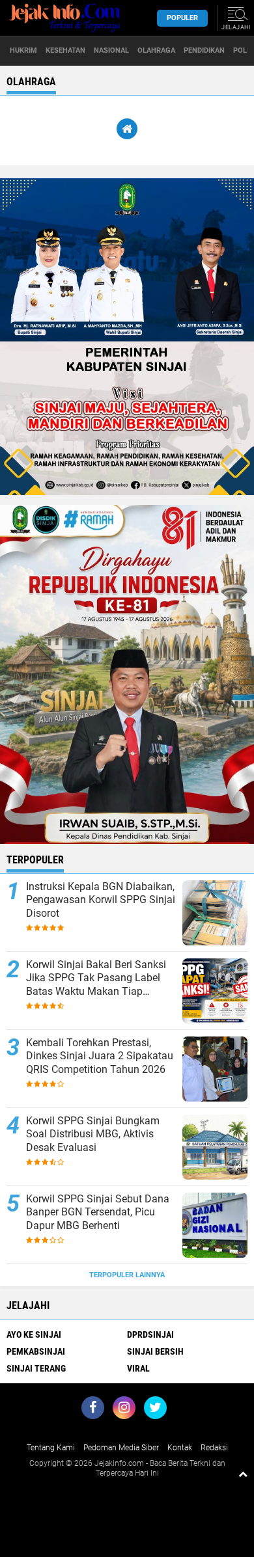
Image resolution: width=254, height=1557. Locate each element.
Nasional (111, 50)
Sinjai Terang (36, 1368)
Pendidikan (204, 50)
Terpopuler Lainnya (127, 1275)
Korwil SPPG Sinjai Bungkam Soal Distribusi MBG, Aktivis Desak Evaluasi (93, 1134)
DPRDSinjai (150, 1334)
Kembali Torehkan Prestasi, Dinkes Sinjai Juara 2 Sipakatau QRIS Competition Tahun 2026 (99, 1056)
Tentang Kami (51, 1447)
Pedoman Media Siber (121, 1447)
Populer (182, 18)
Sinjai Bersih (155, 1351)
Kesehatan (65, 50)
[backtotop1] (243, 1473)
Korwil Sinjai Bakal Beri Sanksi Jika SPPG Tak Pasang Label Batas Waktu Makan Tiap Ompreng (96, 978)
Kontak (179, 1447)
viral (138, 1368)
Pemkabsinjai (36, 1351)
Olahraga (156, 50)
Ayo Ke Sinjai (34, 1334)
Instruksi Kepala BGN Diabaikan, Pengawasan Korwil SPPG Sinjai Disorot (100, 900)
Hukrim (23, 50)
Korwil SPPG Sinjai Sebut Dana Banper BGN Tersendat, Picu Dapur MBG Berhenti (97, 1212)
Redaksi (214, 1447)
